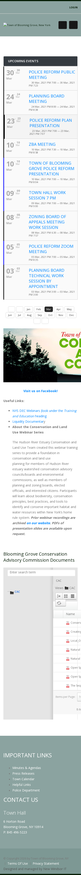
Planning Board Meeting (46, 98)
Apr (58, 309)
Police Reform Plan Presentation (50, 122)
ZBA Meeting (42, 144)
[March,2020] (11, 309)
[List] (72, 596)
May (69, 309)
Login (73, 7)
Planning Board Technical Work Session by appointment (46, 278)
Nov (60, 315)
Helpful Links (21, 784)
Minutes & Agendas (26, 768)
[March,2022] (45, 321)
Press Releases (23, 773)
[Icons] (65, 596)
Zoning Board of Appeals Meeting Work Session (47, 222)
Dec (71, 315)
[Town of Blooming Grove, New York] (26, 25)
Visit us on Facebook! (40, 391)
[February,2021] (19, 309)
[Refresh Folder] (58, 602)
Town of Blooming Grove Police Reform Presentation (51, 168)
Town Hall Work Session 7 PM (47, 195)
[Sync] (64, 602)
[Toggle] (58, 596)
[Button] (73, 25)
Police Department (26, 790)
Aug (29, 315)
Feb (38, 309)
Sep (40, 315)
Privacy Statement (46, 863)
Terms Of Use (17, 863)
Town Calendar (23, 779)
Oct (50, 315)
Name (70, 614)
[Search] (71, 573)
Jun (10, 315)
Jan (28, 309)
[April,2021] (37, 321)
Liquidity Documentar (28, 421)
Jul (19, 315)
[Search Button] (62, 25)
